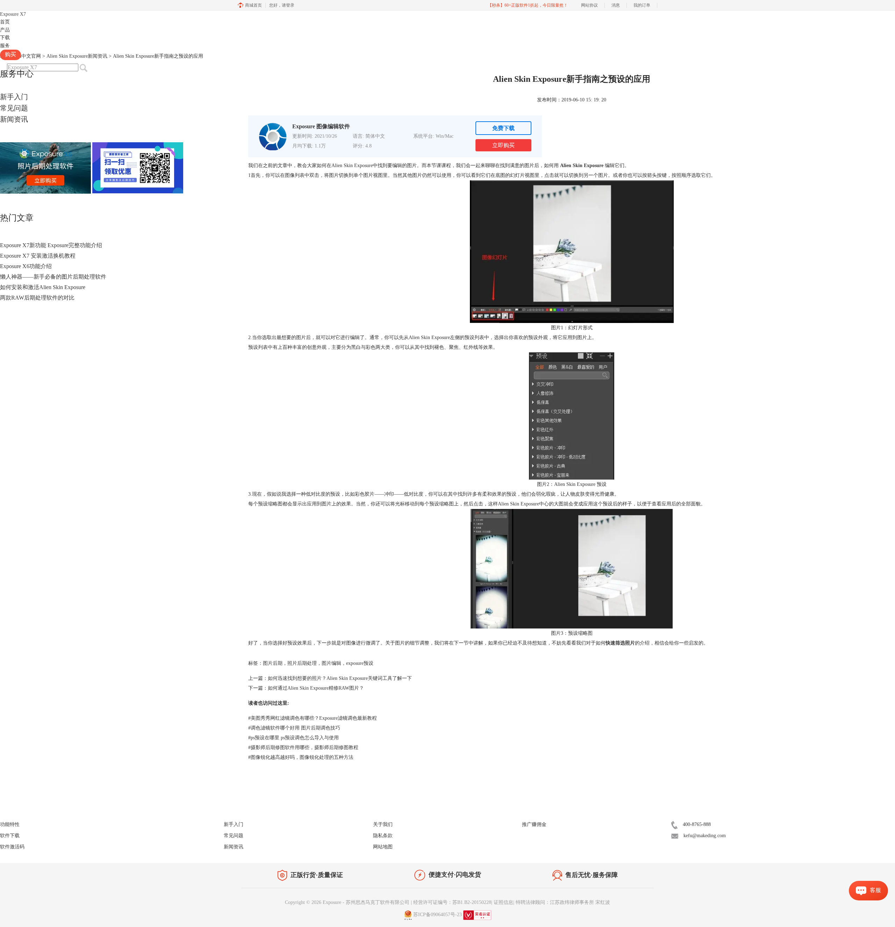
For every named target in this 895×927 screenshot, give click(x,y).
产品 (5, 30)
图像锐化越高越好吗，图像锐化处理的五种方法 (300, 757)
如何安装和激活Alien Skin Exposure (42, 287)
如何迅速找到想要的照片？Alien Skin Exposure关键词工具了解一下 (340, 678)
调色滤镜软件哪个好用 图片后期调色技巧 (294, 728)
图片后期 (272, 663)
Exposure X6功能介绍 (26, 266)
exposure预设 (359, 663)
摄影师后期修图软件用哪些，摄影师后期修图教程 (303, 747)
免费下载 (503, 128)
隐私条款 (383, 835)
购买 (10, 54)
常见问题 (14, 108)
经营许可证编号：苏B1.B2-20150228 (452, 902)
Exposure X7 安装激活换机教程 (38, 256)
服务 (5, 45)
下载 (5, 37)
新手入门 (14, 97)
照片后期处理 (302, 663)
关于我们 (383, 824)
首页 (5, 21)
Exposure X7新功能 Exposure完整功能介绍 (51, 245)
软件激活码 (12, 846)
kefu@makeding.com (704, 835)
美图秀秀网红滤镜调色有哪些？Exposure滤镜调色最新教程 (312, 718)
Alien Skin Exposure (582, 165)
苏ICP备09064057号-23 (437, 914)
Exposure (13, 14)
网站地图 (383, 846)
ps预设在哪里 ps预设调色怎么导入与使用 (293, 737)
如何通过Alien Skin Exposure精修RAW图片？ (316, 688)
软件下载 (10, 835)
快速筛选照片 (620, 643)
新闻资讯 (14, 119)
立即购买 (503, 145)
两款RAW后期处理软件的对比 (37, 298)
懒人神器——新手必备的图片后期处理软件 (53, 277)
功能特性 (10, 824)
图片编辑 (331, 663)
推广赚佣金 (534, 824)
